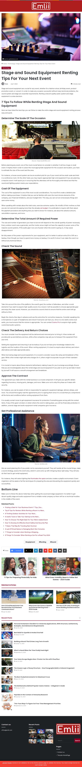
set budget (44, 208)
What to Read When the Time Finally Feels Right (31, 650)
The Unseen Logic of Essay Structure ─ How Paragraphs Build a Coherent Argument (44, 668)
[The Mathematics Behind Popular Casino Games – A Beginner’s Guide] (7, 688)
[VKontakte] (55, 551)
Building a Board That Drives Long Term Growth (31, 641)
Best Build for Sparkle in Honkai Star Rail (28, 633)
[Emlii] (41, 6)
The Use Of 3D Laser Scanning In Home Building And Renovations (68, 606)
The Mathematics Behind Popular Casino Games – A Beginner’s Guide (39, 686)
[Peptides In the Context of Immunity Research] (7, 697)
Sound (53, 542)
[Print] (65, 551)
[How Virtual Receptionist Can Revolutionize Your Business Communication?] (14, 597)
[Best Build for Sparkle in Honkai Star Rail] (7, 635)
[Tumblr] (41, 551)
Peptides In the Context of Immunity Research (31, 695)
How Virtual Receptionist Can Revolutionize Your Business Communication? (12, 607)
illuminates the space (38, 478)
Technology (11, 63)
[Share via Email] (60, 551)
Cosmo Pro (56, 322)
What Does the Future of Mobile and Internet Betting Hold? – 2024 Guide (40, 607)
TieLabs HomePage (63, 755)
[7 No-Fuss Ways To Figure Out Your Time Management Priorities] (7, 706)
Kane (6, 84)
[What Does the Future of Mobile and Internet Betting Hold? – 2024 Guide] (41, 597)
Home (5, 63)
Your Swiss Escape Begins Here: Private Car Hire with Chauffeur (37, 659)
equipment (30, 542)
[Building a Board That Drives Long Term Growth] (7, 644)
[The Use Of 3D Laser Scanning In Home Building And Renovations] (68, 597)
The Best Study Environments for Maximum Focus (32, 677)
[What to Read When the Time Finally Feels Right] (7, 653)
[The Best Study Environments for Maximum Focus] (7, 679)
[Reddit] (50, 551)
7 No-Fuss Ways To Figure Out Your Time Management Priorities (37, 704)
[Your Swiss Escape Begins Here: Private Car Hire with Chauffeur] (7, 662)
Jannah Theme (7, 763)
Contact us (60, 752)
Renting (43, 542)
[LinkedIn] (36, 551)
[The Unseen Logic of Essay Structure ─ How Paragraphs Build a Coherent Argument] (7, 671)
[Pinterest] (46, 551)
